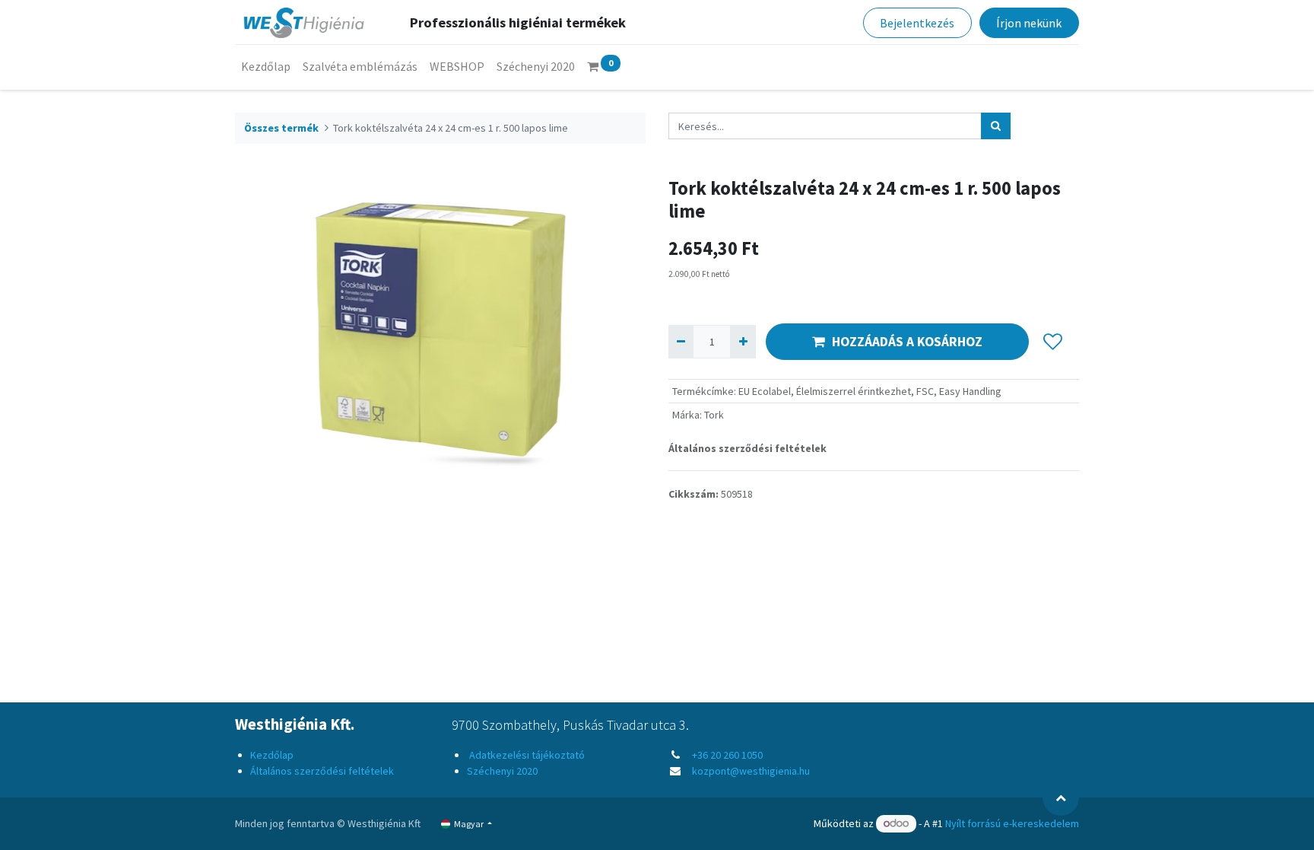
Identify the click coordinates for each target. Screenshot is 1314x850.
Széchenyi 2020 (502, 771)
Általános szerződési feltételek (747, 448)
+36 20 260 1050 (727, 755)
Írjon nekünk (1029, 22)
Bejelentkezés (917, 22)
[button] (1052, 341)
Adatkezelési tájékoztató (526, 755)
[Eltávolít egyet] (681, 341)
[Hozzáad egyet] (742, 341)
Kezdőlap (272, 755)
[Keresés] (996, 126)
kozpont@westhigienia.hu (751, 771)
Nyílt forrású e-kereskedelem (1012, 823)
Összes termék (281, 128)
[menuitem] (266, 66)
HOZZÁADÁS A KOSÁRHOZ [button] (907, 341)
